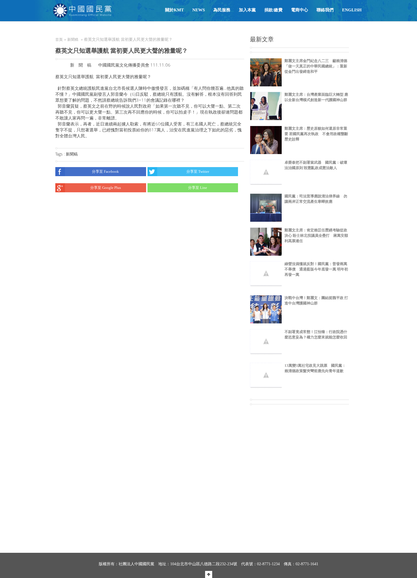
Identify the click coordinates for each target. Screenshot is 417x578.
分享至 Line (197, 187)
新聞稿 (72, 39)
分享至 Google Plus (105, 187)
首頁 (59, 39)
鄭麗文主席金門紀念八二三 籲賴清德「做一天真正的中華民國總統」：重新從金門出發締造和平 (316, 66)
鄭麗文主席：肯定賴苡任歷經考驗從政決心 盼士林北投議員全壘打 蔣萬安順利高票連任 (316, 235)
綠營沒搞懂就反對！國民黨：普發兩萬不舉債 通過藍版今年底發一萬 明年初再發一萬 (316, 269)
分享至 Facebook (105, 171)
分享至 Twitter (197, 171)
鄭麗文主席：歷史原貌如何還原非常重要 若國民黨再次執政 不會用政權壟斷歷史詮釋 (316, 133)
